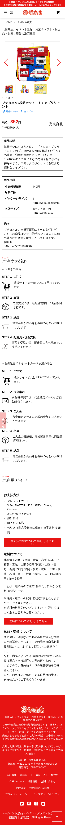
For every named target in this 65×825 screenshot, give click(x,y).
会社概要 (11, 775)
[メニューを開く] (5, 12)
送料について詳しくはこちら (28, 621)
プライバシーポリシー (17, 794)
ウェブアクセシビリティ (46, 794)
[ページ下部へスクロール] (57, 816)
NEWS (54, 775)
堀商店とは (26, 775)
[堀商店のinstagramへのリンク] (29, 803)
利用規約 (21, 787)
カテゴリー (3, 420)
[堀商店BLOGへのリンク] (43, 803)
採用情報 (32, 781)
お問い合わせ (48, 781)
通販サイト (42, 775)
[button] (6, 62)
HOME (8, 22)
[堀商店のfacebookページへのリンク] (36, 803)
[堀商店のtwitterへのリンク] (22, 803)
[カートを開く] (58, 12)
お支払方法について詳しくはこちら (32, 542)
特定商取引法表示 (39, 787)
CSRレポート (17, 781)
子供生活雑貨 (24, 22)
